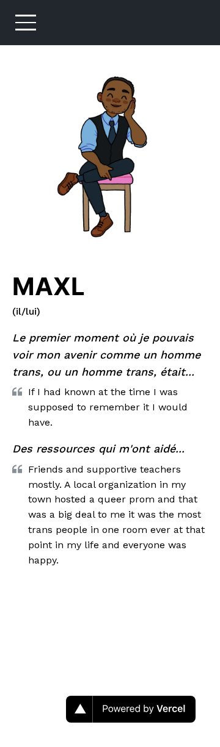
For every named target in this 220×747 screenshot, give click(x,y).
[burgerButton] (25, 22)
